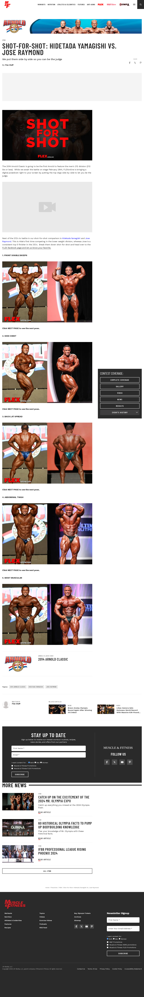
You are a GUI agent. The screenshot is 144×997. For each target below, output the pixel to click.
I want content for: (18, 762)
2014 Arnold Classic (53, 659)
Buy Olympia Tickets (82, 913)
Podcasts (43, 924)
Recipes (7, 928)
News (119, 399)
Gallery (120, 386)
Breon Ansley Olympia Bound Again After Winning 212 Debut (80, 710)
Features (81, 4)
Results (120, 406)
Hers (111, 4)
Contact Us (81, 969)
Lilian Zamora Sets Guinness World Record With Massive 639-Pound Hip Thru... (128, 711)
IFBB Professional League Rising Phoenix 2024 (62, 851)
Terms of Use (92, 969)
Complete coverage (119, 380)
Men (38, 762)
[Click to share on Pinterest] (141, 63)
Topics (42, 913)
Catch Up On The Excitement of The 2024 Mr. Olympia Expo (63, 799)
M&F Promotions (115, 942)
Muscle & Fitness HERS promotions (122, 945)
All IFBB (47, 871)
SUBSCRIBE (20, 774)
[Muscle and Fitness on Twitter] (114, 762)
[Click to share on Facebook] (129, 63)
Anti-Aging (91, 4)
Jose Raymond (51, 687)
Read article (44, 812)
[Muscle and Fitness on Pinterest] (130, 762)
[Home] (7, 7)
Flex (100, 4)
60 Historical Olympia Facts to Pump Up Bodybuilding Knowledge (65, 825)
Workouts (41, 4)
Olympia (124, 4)
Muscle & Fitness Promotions (25, 766)
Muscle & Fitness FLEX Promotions (27, 768)
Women (45, 762)
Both (32, 762)
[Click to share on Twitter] (135, 63)
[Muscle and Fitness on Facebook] (107, 762)
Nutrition (51, 4)
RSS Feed (43, 928)
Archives (77, 917)
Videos (42, 917)
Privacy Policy (105, 969)
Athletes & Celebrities (66, 4)
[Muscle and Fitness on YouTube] (122, 762)
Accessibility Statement (133, 969)
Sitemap (77, 920)
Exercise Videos (45, 920)
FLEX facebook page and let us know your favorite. (26, 248)
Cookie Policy (117, 969)
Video (120, 393)
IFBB (4, 40)
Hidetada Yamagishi (71, 238)
